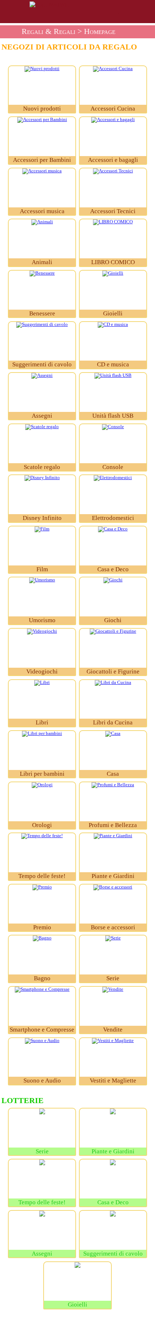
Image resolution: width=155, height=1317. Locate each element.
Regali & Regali (48, 31)
